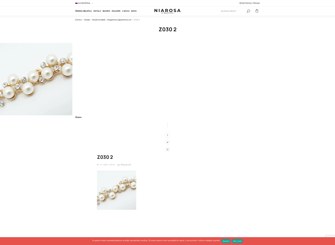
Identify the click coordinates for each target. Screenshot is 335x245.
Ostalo (97, 11)
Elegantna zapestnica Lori (119, 19)
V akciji (125, 11)
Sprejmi (226, 241)
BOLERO (106, 11)
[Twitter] (167, 142)
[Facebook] (167, 135)
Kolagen (116, 11)
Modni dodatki (98, 19)
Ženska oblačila (83, 11)
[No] (331, 241)
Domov (78, 19)
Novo (133, 11)
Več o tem (237, 241)
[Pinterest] (167, 149)
